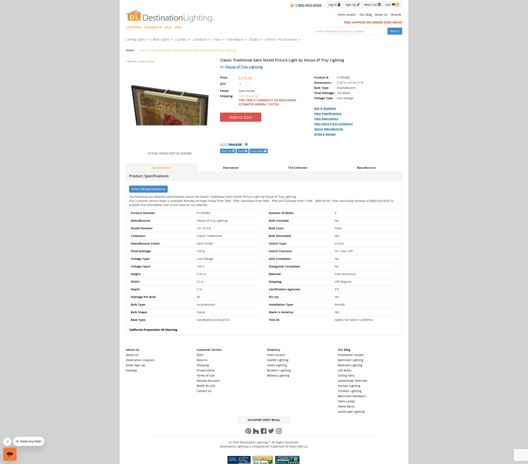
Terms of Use (205, 375)
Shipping (203, 365)
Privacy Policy (206, 370)
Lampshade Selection (352, 381)
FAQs (200, 355)
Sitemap (131, 370)
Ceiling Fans (346, 375)
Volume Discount (208, 381)
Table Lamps (346, 401)
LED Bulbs (345, 370)
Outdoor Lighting (349, 391)
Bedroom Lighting (350, 365)
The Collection (298, 168)
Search (395, 31)
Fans (218, 39)
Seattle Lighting (278, 360)
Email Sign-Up (135, 365)
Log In (333, 5)
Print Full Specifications (148, 189)
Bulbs (255, 39)
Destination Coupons (140, 360)
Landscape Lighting (351, 411)
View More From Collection (333, 124)
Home (130, 50)
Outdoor (201, 39)
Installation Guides (351, 355)
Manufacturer (366, 168)
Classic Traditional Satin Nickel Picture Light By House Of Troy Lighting (187, 50)
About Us (381, 14)
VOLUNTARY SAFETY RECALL (264, 420)
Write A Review (325, 134)
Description (231, 168)
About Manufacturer (328, 129)
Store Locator (347, 14)
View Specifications (328, 113)
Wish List (371, 5)
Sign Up (351, 5)
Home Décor (346, 406)
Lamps (182, 39)
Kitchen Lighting (349, 386)
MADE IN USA (206, 386)
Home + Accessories (282, 39)
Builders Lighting (279, 370)
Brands (396, 14)
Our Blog (366, 14)
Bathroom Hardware (352, 396)
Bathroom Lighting (350, 360)
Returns (202, 360)
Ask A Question (325, 108)
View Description (326, 119)
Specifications (161, 168)
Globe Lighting (277, 365)
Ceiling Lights (136, 39)
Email (241, 151)
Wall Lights (162, 39)
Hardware (236, 39)
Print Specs (257, 151)
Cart (390, 5)
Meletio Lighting (278, 375)
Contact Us (204, 391)
